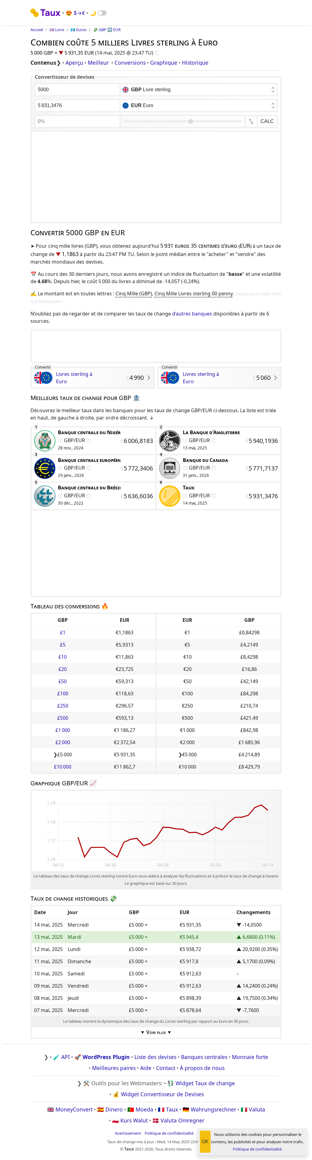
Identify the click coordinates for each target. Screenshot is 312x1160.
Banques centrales (204, 1057)
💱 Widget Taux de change (201, 1083)
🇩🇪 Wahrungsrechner (209, 1109)
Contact (165, 1068)
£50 (62, 681)
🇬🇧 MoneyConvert (70, 1109)
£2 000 (62, 742)
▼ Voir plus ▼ (156, 1032)
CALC (267, 121)
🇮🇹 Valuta (253, 1109)
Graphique (163, 62)
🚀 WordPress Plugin (102, 1057)
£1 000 (62, 730)
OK (205, 1141)
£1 (63, 632)
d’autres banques (192, 313)
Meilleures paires (114, 1068)
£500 (62, 718)
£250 (62, 705)
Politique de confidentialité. (257, 1149)
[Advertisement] (156, 177)
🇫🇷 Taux (168, 1109)
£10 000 (62, 766)
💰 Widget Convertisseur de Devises (158, 1094)
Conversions (130, 62)
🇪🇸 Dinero (110, 1109)
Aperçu (74, 62)
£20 (62, 669)
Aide (145, 1068)
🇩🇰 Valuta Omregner (178, 1120)
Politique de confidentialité (169, 1133)
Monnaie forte (250, 1057)
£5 (63, 644)
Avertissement (128, 1133)
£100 (62, 693)
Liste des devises (155, 1057)
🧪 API (61, 1057)
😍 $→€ (75, 12)
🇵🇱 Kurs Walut (130, 1120)
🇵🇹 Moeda (140, 1109)
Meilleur (98, 62)
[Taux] (45, 12)
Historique (195, 62)
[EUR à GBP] (251, 121)
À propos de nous (202, 1068)
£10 (62, 657)
